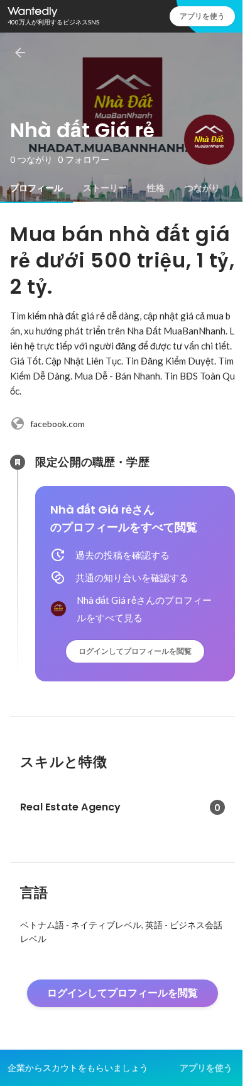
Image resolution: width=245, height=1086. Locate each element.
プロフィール (36, 188)
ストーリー (105, 188)
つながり (202, 188)
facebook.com (57, 423)
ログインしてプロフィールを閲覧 (135, 651)
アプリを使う (202, 16)
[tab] (36, 188)
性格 (156, 188)
